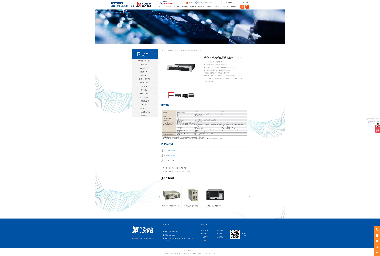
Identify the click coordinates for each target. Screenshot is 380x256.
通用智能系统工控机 (173, 50)
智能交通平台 (148, 68)
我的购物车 (231, 2)
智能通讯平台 (148, 72)
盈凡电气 (149, 115)
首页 (163, 50)
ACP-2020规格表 (169, 150)
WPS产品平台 (144, 108)
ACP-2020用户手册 (170, 155)
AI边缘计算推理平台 (147, 79)
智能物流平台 (148, 83)
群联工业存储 (145, 101)
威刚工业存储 (148, 94)
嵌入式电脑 (149, 64)
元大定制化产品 (145, 112)
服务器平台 (149, 75)
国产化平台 (149, 90)
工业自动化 (149, 86)
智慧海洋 (145, 105)
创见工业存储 (148, 97)
